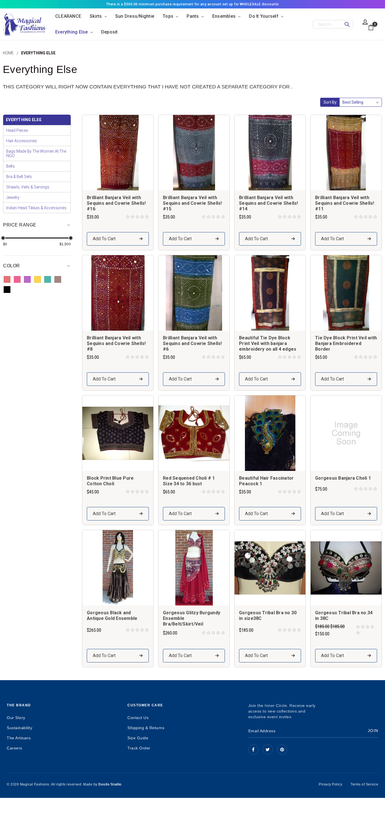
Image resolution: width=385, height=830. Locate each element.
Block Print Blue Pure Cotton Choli (110, 480)
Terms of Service (364, 784)
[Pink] (17, 279)
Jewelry (12, 197)
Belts (10, 166)
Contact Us (138, 717)
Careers (14, 748)
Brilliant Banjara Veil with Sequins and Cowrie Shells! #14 (268, 203)
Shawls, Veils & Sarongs (27, 187)
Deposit (109, 32)
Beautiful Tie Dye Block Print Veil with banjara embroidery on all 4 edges (267, 343)
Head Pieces (17, 130)
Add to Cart (104, 238)
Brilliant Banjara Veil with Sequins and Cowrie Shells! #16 (116, 203)
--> (282, 749)
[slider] (3, 238)
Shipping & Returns (145, 728)
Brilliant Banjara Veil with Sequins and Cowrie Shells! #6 (192, 343)
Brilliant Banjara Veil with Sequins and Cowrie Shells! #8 (116, 343)
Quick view (118, 152)
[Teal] (48, 279)
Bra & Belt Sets (19, 176)
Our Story (16, 717)
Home (8, 53)
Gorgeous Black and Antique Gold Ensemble (112, 615)
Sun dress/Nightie (134, 16)
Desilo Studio (109, 784)
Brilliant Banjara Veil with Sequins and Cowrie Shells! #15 (192, 203)
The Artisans (19, 738)
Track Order (139, 748)
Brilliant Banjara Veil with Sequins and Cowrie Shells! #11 (344, 203)
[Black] (7, 289)
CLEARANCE (68, 16)
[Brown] (58, 279)
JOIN (373, 730)
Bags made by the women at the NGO (36, 153)
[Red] (7, 279)
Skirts (96, 16)
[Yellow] (37, 279)
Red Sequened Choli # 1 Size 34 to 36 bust (189, 480)
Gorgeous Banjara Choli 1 (343, 478)
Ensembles (224, 16)
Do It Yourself (264, 16)
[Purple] (27, 279)
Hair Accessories (21, 141)
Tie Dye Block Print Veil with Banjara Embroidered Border (346, 343)
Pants (193, 16)
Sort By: (330, 102)
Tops (168, 16)
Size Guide (137, 738)
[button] (37, 227)
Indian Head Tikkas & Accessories (36, 208)
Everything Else (72, 32)
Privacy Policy (330, 784)
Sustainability (19, 728)
